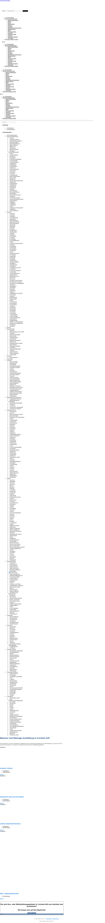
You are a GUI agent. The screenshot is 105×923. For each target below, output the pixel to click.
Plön (11, 686)
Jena (11, 713)
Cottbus (12, 333)
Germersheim (14, 578)
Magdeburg (13, 662)
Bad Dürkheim (14, 567)
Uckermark (13, 354)
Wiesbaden (13, 396)
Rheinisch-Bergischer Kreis (17, 547)
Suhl (11, 729)
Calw (11, 153)
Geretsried (13, 246)
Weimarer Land (14, 734)
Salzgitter (12, 463)
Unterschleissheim (15, 317)
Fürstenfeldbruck (14, 240)
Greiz (11, 709)
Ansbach (12, 216)
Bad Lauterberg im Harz (16, 414)
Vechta (12, 468)
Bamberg (12, 225)
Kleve (12, 518)
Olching (12, 289)
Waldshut (12, 209)
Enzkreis (12, 156)
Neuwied (12, 595)
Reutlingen (13, 193)
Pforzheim (13, 186)
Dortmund (13, 491)
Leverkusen (13, 522)
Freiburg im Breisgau (15, 159)
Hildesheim (13, 443)
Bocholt (12, 482)
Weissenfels (13, 669)
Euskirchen (13, 500)
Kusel (12, 582)
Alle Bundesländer (12, 135)
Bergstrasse (13, 363)
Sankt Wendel (14, 624)
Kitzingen (12, 263)
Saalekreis (13, 665)
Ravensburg (13, 190)
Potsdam (12, 347)
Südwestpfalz (14, 605)
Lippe (12, 524)
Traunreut (13, 312)
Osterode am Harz (15, 457)
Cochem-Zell (13, 572)
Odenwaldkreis (14, 383)
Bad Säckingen (14, 142)
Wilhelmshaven (14, 473)
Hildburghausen (14, 710)
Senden (12, 306)
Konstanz (12, 172)
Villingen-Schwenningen (16, 207)
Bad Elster (13, 626)
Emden (12, 425)
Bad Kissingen (14, 220)
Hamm (12, 507)
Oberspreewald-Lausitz (16, 343)
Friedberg (13, 239)
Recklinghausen (14, 540)
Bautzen (12, 628)
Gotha (12, 707)
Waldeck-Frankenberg (16, 391)
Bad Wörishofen (14, 223)
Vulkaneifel (13, 609)
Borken (12, 487)
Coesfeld (12, 490)
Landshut (12, 269)
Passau (12, 292)
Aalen (12, 138)
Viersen (12, 555)
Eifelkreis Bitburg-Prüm (16, 575)
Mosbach (12, 179)
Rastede (12, 460)
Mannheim (13, 177)
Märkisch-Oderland (15, 340)
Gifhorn (12, 430)
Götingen (12, 433)
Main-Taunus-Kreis (15, 587)
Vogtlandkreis (14, 646)
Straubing (13, 310)
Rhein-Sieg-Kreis (14, 545)
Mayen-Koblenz (14, 591)
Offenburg (13, 182)
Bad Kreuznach (14, 568)
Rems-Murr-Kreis (14, 192)
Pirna (11, 641)
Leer (11, 445)
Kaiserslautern (14, 579)
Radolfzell (13, 187)
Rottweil (12, 196)
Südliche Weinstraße (15, 604)
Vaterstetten (13, 319)
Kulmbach (13, 266)
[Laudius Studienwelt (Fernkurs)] (8, 820)
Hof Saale (13, 254)
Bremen (10, 25)
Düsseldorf (13, 495)
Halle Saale (13, 658)
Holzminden (13, 444)
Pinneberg (13, 685)
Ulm (11, 206)
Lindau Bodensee (15, 273)
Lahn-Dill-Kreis (14, 377)
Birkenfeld (13, 571)
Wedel (12, 695)
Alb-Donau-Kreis (14, 139)
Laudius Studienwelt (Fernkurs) (10, 823)
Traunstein (13, 313)
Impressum (49, 918)
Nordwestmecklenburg (16, 403)
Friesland (12, 428)
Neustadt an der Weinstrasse (13, 593)
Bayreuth (12, 226)
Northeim (12, 451)
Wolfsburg (13, 477)
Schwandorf (13, 303)
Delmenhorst (13, 423)
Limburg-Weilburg (15, 379)
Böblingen (13, 148)
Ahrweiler (13, 562)
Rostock (12, 404)
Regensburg (13, 297)
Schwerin (12, 405)
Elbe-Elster (13, 336)
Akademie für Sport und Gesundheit (12, 797)
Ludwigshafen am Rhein (16, 585)
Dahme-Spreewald (15, 334)
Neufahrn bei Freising (16, 282)
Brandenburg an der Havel (17, 331)
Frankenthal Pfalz (15, 577)
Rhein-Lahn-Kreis (15, 599)
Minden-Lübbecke (15, 528)
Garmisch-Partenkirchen (16, 243)
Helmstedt (13, 441)
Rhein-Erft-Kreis (14, 542)
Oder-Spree (13, 344)
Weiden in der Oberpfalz (16, 321)
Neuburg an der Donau (16, 280)
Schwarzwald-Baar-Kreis (16, 199)
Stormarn (12, 693)
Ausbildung (10, 128)
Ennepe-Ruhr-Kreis (15, 497)
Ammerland (13, 411)
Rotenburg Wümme (15, 461)
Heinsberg (13, 508)
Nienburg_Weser (14, 450)
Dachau (12, 229)
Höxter (12, 514)
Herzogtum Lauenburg (16, 676)
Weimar (12, 733)
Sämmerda (13, 723)
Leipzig (12, 635)
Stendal (12, 668)
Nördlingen (13, 286)
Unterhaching (14, 316)
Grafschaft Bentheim (15, 434)
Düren (12, 494)
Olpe (11, 537)
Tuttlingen (13, 205)
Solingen (12, 551)
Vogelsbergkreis (14, 390)
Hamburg (10, 26)
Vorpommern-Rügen (15, 408)
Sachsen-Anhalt (12, 34)
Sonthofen (13, 307)
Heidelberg (13, 165)
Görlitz (12, 634)
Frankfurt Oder (14, 337)
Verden (12, 470)
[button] (46, 42)
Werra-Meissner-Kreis (16, 393)
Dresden (12, 631)
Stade (12, 465)
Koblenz (12, 581)
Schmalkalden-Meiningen (17, 726)
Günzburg (13, 250)
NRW (9, 30)
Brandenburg (11, 24)
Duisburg (12, 492)
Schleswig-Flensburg (15, 689)
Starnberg (13, 309)
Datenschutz (56, 918)
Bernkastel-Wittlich (15, 569)
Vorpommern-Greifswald (16, 407)
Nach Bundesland (11, 19)
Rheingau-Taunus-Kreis (16, 387)
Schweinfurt (13, 304)
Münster (12, 532)
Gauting (12, 244)
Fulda (12, 369)
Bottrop (12, 488)
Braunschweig (14, 415)
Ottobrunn (13, 290)
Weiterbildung (11, 129)
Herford (12, 510)
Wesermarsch (14, 471)
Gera (11, 706)
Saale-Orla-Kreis (14, 720)
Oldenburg (13, 453)
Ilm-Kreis (12, 712)
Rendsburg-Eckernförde (16, 688)
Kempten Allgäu (14, 262)
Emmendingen (14, 155)
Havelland (13, 339)
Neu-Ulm (12, 279)
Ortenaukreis (13, 183)
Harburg (12, 438)
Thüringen (10, 38)
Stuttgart (12, 202)
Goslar (12, 431)
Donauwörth (13, 232)
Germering (13, 247)
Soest (12, 550)
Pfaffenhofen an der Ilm (16, 293)
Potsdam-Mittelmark (15, 349)
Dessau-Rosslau (14, 656)
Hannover (13, 437)
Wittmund (12, 474)
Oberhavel (13, 341)
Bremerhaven (14, 357)
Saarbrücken (13, 619)
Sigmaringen (13, 200)
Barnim (12, 330)
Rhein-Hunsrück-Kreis (16, 598)
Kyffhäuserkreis (14, 715)
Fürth (11, 242)
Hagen (12, 505)
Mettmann (13, 527)
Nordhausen (13, 717)
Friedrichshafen (14, 162)
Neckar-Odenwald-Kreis (16, 180)
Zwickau (12, 648)
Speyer (12, 602)
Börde (12, 653)
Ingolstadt (13, 256)
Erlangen (12, 235)
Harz (11, 659)
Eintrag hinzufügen (11, 39)
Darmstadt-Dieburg (15, 366)
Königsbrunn (13, 264)
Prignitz (12, 350)
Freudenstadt (13, 160)
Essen (12, 498)
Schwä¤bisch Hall (15, 197)
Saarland (10, 33)
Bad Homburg (14, 361)
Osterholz (13, 455)
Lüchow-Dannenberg (15, 447)
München (12, 277)
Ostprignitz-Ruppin (15, 346)
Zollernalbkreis (14, 210)
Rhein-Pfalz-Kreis (15, 601)
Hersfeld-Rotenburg (15, 373)
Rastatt (12, 189)
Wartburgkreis (14, 732)
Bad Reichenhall (14, 222)
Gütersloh (13, 504)
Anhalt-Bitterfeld (14, 652)
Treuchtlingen (14, 314)
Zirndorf (12, 326)
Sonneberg (13, 727)
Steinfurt (12, 552)
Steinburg (13, 692)
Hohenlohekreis (14, 169)
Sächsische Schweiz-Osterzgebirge (15, 644)
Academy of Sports (6, 768)
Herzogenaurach (14, 253)
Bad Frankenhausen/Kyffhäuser (16, 700)
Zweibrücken (13, 614)
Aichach (12, 213)
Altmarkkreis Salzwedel (16, 650)
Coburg (12, 227)
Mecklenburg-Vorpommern (14, 28)
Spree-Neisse (14, 351)
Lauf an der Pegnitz (15, 270)
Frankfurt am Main (15, 367)
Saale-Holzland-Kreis (16, 719)
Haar (11, 252)
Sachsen (10, 35)
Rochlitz (12, 642)
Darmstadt (13, 364)
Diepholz (12, 424)
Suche (3, 10)
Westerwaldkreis (14, 611)
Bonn (11, 485)
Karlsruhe (13, 170)
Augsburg (13, 219)
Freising (12, 237)
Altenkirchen (13, 564)
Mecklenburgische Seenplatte (14, 401)
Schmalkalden (14, 724)
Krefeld (12, 521)
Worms (12, 612)
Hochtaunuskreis (14, 374)
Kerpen (12, 517)
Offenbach (13, 384)
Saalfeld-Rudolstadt (15, 722)
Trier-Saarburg (14, 608)
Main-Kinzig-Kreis (15, 380)
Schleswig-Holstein (13, 37)
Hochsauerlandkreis (15, 512)
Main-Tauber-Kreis (15, 176)
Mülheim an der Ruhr (15, 531)
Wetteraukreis (14, 394)
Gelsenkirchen (14, 502)
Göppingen (13, 163)
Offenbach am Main (15, 386)
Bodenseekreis (14, 149)
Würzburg (13, 324)
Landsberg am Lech (15, 267)
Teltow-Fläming (14, 353)
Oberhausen (13, 535)
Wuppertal (13, 560)
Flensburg (13, 675)
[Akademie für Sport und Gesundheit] (12, 794)
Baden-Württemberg (13, 20)
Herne (12, 511)
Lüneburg (13, 448)
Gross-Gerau (13, 371)
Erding (12, 233)
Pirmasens (13, 596)
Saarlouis (13, 621)
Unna (11, 554)
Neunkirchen (13, 618)
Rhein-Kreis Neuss (15, 544)
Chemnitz (13, 629)
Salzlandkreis (14, 666)
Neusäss (12, 284)
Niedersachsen (12, 29)
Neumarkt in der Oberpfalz (17, 283)
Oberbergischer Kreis (15, 534)
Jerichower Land (14, 660)
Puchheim (13, 294)
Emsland (12, 427)
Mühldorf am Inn (14, 276)
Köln (11, 520)
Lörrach (12, 173)
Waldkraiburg (13, 320)
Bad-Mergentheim (15, 143)
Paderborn (13, 538)
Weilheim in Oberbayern (16, 323)
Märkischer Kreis (14, 525)
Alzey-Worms (13, 565)
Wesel (12, 558)
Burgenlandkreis (14, 655)
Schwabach (13, 302)
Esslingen (13, 158)
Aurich (12, 413)
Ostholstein (13, 683)
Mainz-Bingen (14, 589)
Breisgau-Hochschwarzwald (14, 151)
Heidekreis (13, 440)
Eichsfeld (12, 702)
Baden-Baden (14, 145)
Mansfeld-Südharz (15, 663)
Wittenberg (13, 670)
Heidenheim (13, 166)
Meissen (12, 636)
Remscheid (13, 541)
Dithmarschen (14, 673)
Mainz (12, 588)
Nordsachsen (13, 639)
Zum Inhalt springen (5, 0)
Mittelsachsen (14, 638)
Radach (12, 296)
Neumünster (13, 680)
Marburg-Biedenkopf (15, 381)
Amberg (12, 215)
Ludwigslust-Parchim (15, 399)
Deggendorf (13, 230)
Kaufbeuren (13, 260)
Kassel (12, 376)
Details (2, 774)
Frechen (12, 501)
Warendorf (13, 557)
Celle (11, 418)
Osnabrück (13, 454)
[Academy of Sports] (12, 765)
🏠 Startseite (9, 17)
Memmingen (13, 274)
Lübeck (12, 679)
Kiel (11, 678)
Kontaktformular (31, 913)
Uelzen (12, 467)
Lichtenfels (13, 272)
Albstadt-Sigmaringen (16, 141)
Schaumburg (13, 464)
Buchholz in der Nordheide (17, 417)
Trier (11, 606)
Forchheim (13, 236)
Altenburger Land (14, 698)
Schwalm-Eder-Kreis (15, 389)
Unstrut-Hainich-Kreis (16, 730)
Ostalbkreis (13, 185)
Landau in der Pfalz (15, 584)
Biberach (12, 146)
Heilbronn (13, 167)
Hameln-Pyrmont (14, 435)
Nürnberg (12, 287)
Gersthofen (13, 249)
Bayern (10, 21)
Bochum (12, 484)
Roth (11, 300)
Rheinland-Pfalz (12, 31)
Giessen (12, 370)
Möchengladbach (14, 530)
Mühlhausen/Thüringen (16, 716)
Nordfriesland (14, 682)
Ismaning (12, 257)
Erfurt (11, 705)
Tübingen (13, 203)
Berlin (9, 22)
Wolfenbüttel (13, 475)
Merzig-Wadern (14, 616)
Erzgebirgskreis (14, 632)
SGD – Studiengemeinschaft (9, 893)
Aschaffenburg (14, 217)
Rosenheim (13, 299)
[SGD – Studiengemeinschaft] (43, 890)
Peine (12, 458)
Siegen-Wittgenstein (15, 548)
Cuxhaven (13, 421)
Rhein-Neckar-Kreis (15, 195)
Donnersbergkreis (15, 574)
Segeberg (13, 690)
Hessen (9, 360)
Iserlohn (12, 515)
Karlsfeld (12, 259)
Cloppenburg (13, 420)
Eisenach (12, 703)
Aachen (12, 480)
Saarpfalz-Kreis (14, 622)
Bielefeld (12, 481)
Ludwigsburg (13, 175)
